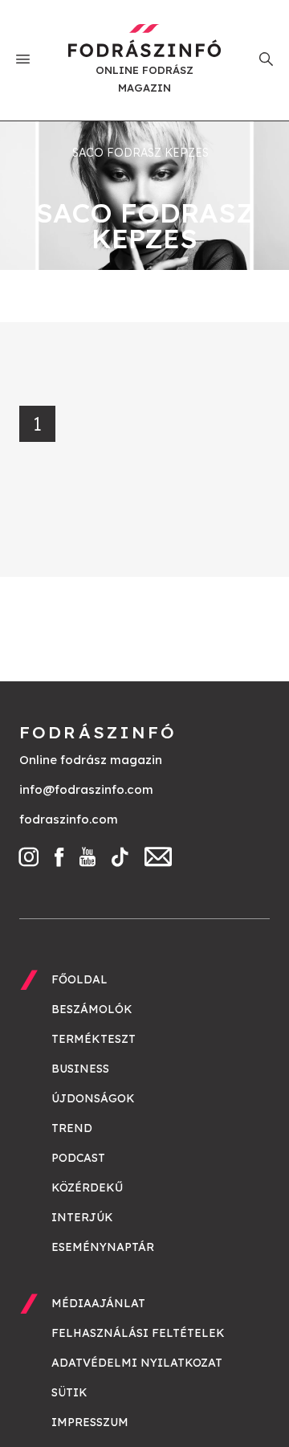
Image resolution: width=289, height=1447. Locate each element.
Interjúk (82, 1217)
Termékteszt (93, 1039)
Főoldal (79, 979)
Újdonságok (93, 1098)
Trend (71, 1128)
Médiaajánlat (98, 1303)
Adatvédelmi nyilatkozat (136, 1362)
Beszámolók (91, 1009)
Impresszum (89, 1422)
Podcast (78, 1158)
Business (80, 1068)
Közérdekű (87, 1187)
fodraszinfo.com (68, 819)
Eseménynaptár (102, 1247)
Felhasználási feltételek (138, 1333)
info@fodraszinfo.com (86, 789)
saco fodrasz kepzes (140, 152)
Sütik (69, 1392)
